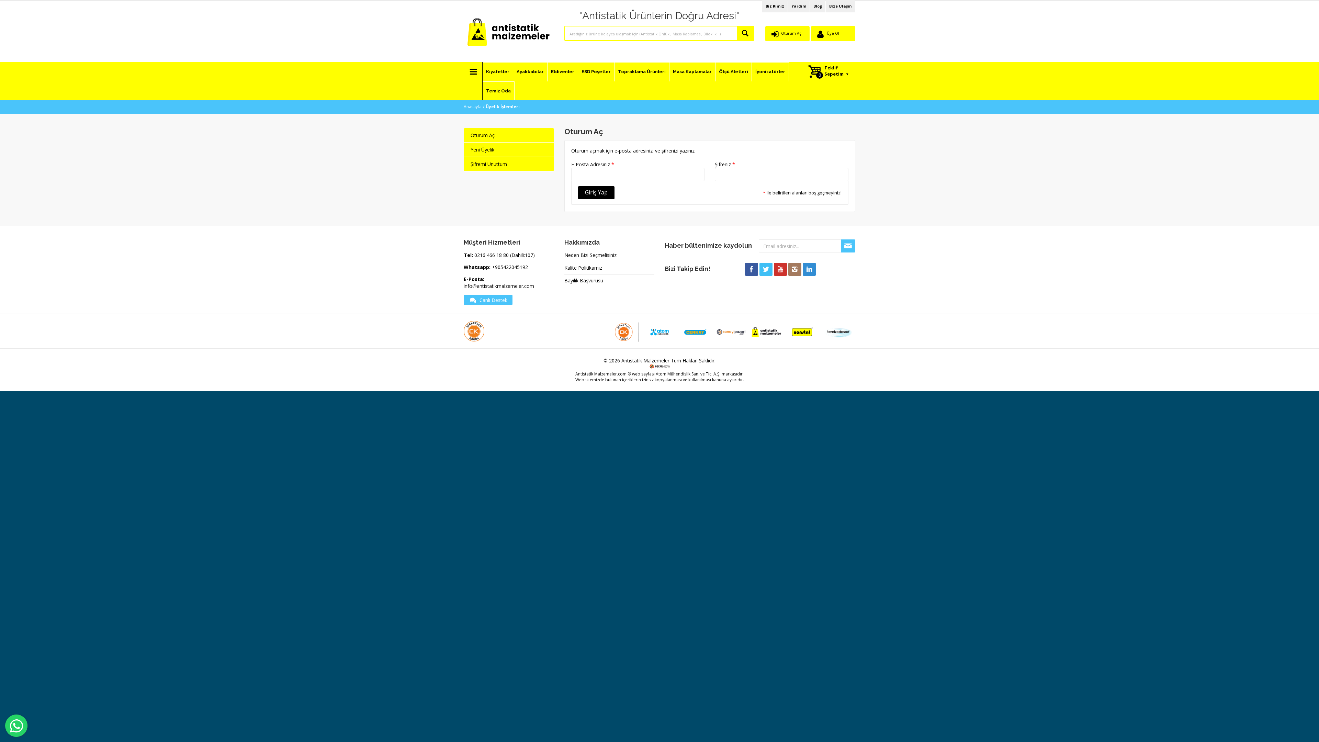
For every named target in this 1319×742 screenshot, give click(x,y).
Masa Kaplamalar (692, 71)
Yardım (798, 6)
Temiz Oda (498, 90)
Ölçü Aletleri (733, 71)
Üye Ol (833, 33)
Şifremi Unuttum (489, 164)
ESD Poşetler (596, 71)
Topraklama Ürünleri (642, 71)
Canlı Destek (493, 300)
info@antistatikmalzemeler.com (499, 286)
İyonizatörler (770, 71)
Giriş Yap (596, 192)
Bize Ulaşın (840, 6)
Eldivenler (562, 71)
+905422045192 (510, 267)
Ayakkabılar (530, 71)
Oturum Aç (791, 33)
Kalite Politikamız (583, 268)
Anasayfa (473, 107)
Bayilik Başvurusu (583, 280)
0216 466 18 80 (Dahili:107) (504, 255)
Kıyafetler (497, 71)
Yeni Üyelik (482, 149)
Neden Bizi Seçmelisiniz (590, 255)
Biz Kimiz (775, 6)
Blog (817, 6)
